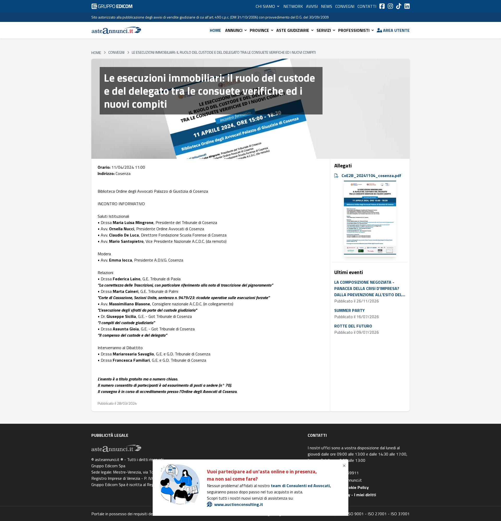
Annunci (233, 30)
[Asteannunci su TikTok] (398, 6)
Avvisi (312, 6)
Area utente (396, 30)
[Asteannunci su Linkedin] (407, 6)
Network (293, 6)
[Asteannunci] (116, 30)
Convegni (344, 6)
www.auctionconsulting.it (238, 504)
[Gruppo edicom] (112, 6)
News (326, 6)
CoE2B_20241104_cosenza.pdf (371, 175)
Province (259, 30)
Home (215, 30)
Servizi (324, 30)
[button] (345, 466)
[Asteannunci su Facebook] (382, 6)
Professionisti (353, 30)
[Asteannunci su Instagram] (390, 6)
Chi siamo (265, 6)
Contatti (366, 6)
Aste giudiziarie (292, 30)
